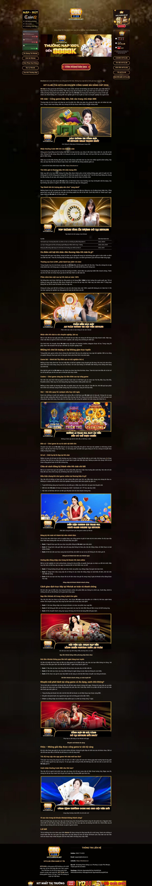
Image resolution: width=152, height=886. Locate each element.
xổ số (107, 458)
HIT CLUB (61, 872)
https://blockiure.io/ (72, 165)
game (46, 152)
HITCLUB (43, 866)
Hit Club (42, 89)
